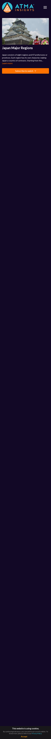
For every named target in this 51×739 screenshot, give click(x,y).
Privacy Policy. (37, 733)
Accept (24, 736)
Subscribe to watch (24, 71)
